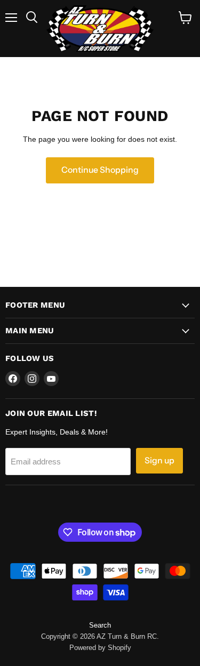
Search (100, 625)
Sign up (159, 460)
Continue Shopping (100, 170)
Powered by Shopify (100, 648)
